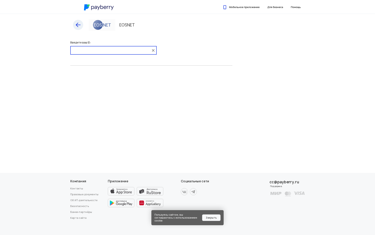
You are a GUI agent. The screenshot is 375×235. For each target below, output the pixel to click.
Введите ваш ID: (80, 42)
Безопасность (79, 206)
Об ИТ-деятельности (83, 200)
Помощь (296, 7)
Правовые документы (84, 194)
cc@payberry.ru (284, 182)
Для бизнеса (275, 7)
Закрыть (211, 217)
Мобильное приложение (244, 7)
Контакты (76, 188)
